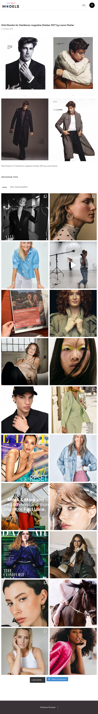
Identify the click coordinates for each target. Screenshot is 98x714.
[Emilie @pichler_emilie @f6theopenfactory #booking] (73, 265)
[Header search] (92, 5)
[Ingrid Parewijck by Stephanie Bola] (24, 651)
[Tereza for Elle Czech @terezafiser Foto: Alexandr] (24, 216)
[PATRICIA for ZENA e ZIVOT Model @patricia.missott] (73, 409)
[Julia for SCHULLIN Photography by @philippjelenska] (73, 216)
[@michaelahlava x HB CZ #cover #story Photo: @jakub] (24, 554)
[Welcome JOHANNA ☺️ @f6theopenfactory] (24, 265)
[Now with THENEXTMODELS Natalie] (24, 361)
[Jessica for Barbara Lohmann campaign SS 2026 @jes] (73, 603)
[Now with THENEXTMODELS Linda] (73, 361)
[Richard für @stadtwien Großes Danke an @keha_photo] (24, 313)
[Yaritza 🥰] (73, 651)
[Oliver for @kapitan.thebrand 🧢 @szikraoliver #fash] (24, 409)
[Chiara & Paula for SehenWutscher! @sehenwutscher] (73, 554)
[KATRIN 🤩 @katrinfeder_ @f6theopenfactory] (73, 458)
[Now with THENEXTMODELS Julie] (73, 313)
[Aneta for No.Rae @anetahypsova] (24, 603)
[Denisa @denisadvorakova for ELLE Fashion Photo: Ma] (24, 458)
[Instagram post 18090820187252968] (24, 506)
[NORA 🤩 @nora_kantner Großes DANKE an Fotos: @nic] (73, 506)
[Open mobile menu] (84, 5)
